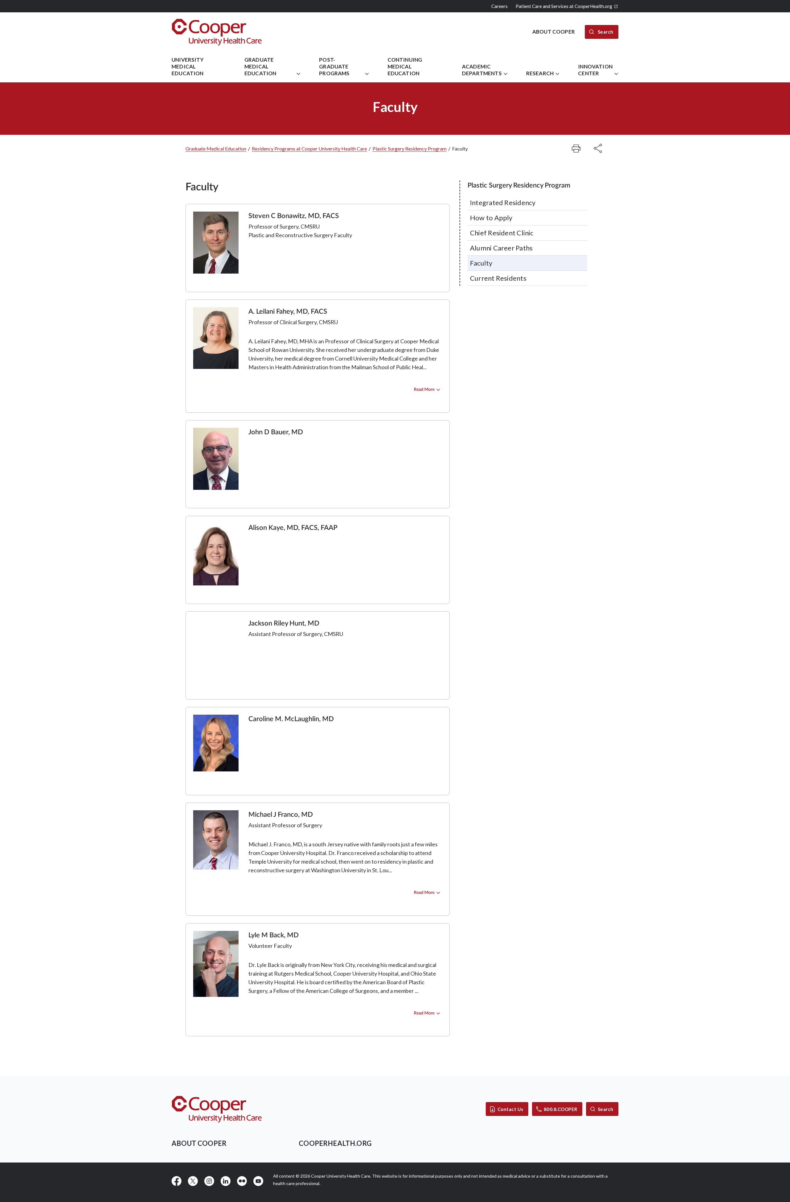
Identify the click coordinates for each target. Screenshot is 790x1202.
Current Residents (498, 278)
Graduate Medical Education (260, 66)
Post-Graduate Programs (334, 66)
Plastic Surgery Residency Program (409, 148)
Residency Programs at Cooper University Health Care (309, 148)
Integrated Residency (502, 202)
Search (605, 1109)
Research (540, 73)
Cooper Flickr (242, 1181)
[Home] (217, 32)
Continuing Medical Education (405, 66)
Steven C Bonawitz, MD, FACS (293, 216)
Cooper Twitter (193, 1181)
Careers (499, 6)
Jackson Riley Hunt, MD (283, 623)
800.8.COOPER (560, 1109)
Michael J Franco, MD (280, 814)
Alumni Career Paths (501, 248)
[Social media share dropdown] (576, 148)
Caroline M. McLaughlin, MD (291, 719)
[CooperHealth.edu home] (217, 1109)
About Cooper (199, 1143)
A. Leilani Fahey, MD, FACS (287, 311)
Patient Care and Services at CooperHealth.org (564, 6)
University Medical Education (188, 66)
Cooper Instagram (209, 1181)
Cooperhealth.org (335, 1143)
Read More (424, 389)
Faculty (481, 263)
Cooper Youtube (258, 1181)
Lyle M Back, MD (273, 935)
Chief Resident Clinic (502, 233)
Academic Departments (482, 69)
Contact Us (510, 1109)
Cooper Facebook (176, 1181)
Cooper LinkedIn (226, 1181)
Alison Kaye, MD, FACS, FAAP (292, 527)
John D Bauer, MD (275, 432)
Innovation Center (595, 69)
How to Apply (491, 217)
